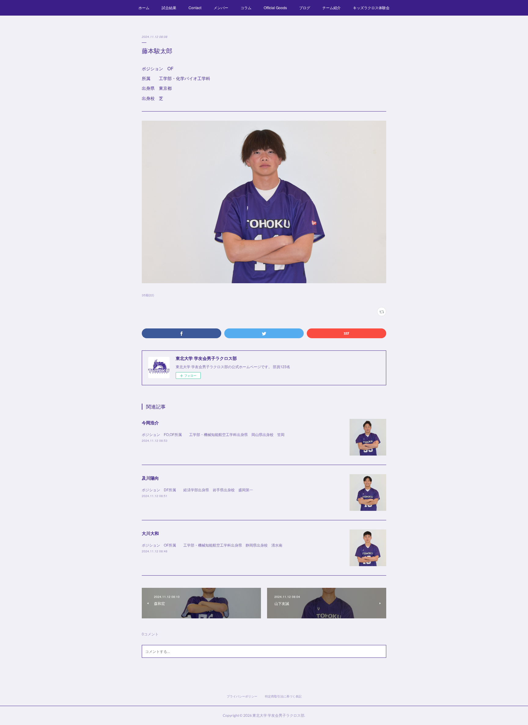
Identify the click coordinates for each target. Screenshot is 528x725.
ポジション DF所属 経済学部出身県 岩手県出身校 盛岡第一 (197, 489)
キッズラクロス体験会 (371, 7)
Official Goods (275, 7)
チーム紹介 (331, 7)
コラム (245, 7)
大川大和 (150, 533)
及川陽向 (150, 478)
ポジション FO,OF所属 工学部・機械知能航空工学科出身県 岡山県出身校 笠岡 (213, 434)
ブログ (304, 7)
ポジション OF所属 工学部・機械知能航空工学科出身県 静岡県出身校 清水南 (212, 544)
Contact (195, 7)
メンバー (221, 7)
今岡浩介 (150, 422)
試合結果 (169, 7)
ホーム (143, 7)
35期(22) (148, 295)
